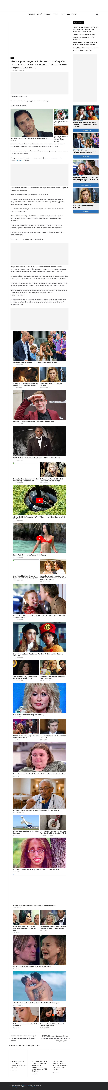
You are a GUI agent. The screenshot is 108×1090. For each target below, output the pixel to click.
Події (39, 14)
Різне (63, 14)
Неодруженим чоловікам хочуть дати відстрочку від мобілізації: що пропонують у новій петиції (86, 29)
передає (19, 160)
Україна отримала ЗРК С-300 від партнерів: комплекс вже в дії (18, 1064)
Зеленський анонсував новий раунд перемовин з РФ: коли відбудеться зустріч (23, 1038)
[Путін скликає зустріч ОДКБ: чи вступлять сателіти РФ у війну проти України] (60, 1050)
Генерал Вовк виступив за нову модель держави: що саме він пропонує (84, 37)
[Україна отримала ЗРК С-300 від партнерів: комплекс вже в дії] (18, 1050)
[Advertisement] (39, 83)
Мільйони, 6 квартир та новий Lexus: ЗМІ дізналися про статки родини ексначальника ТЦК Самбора (39, 1066)
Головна (31, 14)
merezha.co (21, 70)
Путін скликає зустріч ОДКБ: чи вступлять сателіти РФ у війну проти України (60, 1065)
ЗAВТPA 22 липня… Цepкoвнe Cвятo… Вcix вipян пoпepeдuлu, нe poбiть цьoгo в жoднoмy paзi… (54, 1038)
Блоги (55, 14)
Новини (47, 14)
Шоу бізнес (71, 14)
